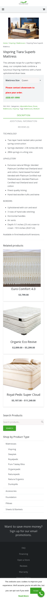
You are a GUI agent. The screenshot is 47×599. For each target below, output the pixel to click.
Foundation (11, 497)
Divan (35, 106)
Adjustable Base (26, 106)
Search (9, 428)
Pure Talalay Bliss (16, 464)
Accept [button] (35, 591)
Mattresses (21, 43)
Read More (23, 596)
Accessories (11, 491)
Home (5, 43)
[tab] (23, 115)
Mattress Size (13, 80)
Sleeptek (12, 454)
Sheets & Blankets (14, 509)
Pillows (9, 503)
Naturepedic (14, 474)
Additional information (23, 121)
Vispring (12, 43)
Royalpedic (13, 459)
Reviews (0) (23, 127)
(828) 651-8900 (13, 97)
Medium (36, 109)
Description (23, 115)
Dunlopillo (13, 484)
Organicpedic (14, 469)
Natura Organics (16, 479)
